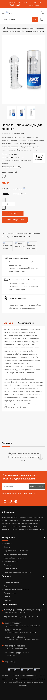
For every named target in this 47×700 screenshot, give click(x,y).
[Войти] (37, 12)
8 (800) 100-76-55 (15, 2)
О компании (8, 512)
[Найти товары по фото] (42, 19)
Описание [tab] (8, 323)
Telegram (20, 637)
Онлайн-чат (10, 637)
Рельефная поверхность (17, 234)
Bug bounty (10, 661)
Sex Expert (13, 154)
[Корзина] (42, 12)
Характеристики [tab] (26, 323)
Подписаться (36, 486)
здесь (23, 290)
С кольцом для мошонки (20, 237)
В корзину (12, 213)
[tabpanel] (23, 368)
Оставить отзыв (17, 133)
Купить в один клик (15, 220)
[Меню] (3, 12)
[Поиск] (35, 19)
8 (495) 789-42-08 (33, 2)
